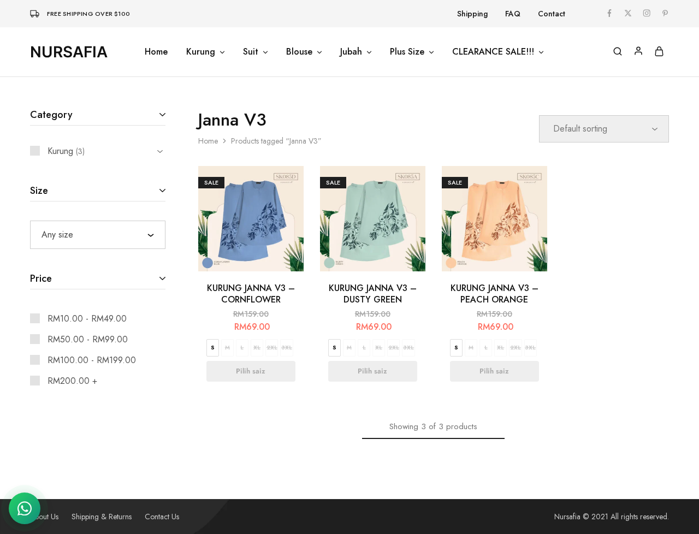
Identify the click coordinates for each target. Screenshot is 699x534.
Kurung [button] (200, 52)
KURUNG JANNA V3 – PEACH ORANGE (494, 294)
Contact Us (162, 516)
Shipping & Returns (102, 516)
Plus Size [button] (407, 52)
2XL (271, 347)
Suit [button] (250, 52)
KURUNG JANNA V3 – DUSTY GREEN (373, 294)
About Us (44, 516)
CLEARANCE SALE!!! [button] (493, 52)
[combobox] (97, 235)
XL (256, 347)
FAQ (512, 13)
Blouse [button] (299, 52)
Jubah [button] (351, 52)
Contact (551, 13)
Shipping (472, 13)
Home (156, 52)
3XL (286, 347)
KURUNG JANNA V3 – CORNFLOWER (251, 294)
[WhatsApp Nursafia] (24, 508)
